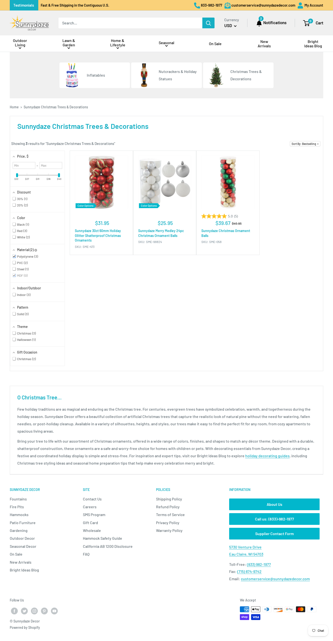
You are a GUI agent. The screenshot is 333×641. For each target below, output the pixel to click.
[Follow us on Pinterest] (44, 611)
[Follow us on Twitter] (24, 611)
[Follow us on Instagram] (34, 611)
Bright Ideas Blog (24, 570)
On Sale (16, 554)
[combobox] (130, 23)
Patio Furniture (23, 522)
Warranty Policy (169, 530)
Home (14, 107)
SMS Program (94, 514)
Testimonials (23, 5)
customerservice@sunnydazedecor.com (275, 578)
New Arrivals (20, 562)
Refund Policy (168, 506)
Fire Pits (17, 506)
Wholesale (92, 530)
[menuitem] (20, 43)
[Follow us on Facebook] (14, 611)
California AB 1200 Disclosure (108, 546)
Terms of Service (170, 514)
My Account (313, 5)
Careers (90, 506)
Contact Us (92, 499)
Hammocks (19, 514)
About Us (274, 504)
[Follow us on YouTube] (54, 611)
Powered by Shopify (25, 627)
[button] (305, 143)
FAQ (86, 554)
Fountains (18, 499)
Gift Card (90, 522)
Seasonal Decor (23, 546)
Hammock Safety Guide (102, 538)
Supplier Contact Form (274, 533)
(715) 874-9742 (249, 571)
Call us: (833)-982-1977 (274, 519)
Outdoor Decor (22, 538)
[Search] (208, 23)
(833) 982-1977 (259, 564)
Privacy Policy (167, 522)
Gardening (19, 530)
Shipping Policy (169, 499)
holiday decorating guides (267, 455)
